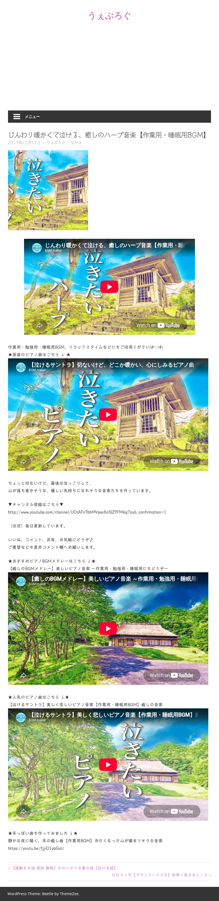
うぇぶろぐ (110, 15)
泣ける (76, 143)
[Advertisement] (109, 70)
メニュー (32, 116)
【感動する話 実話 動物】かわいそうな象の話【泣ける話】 (64, 868)
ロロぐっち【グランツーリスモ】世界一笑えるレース (160, 875)
